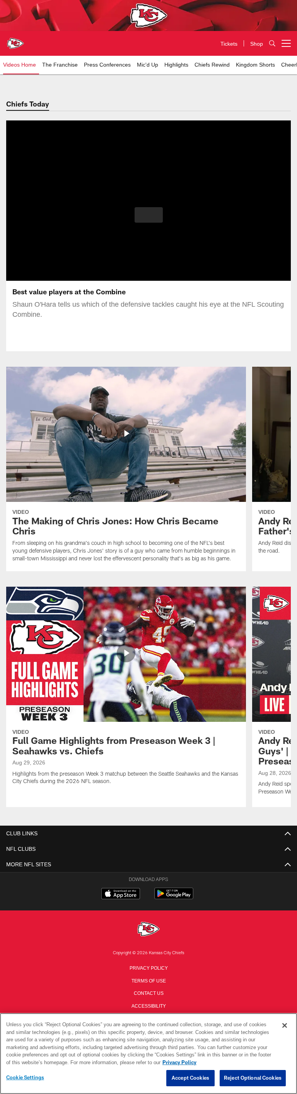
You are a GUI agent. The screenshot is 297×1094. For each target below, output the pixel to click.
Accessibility (148, 1005)
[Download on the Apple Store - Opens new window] (121, 894)
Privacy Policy (148, 967)
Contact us (148, 992)
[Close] (284, 1025)
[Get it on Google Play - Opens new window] (174, 897)
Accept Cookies (190, 1078)
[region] (148, 1053)
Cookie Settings (25, 1078)
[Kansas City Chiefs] (148, 929)
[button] (149, 215)
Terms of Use (148, 980)
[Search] (272, 43)
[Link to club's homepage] (15, 40)
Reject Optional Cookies (253, 1078)
